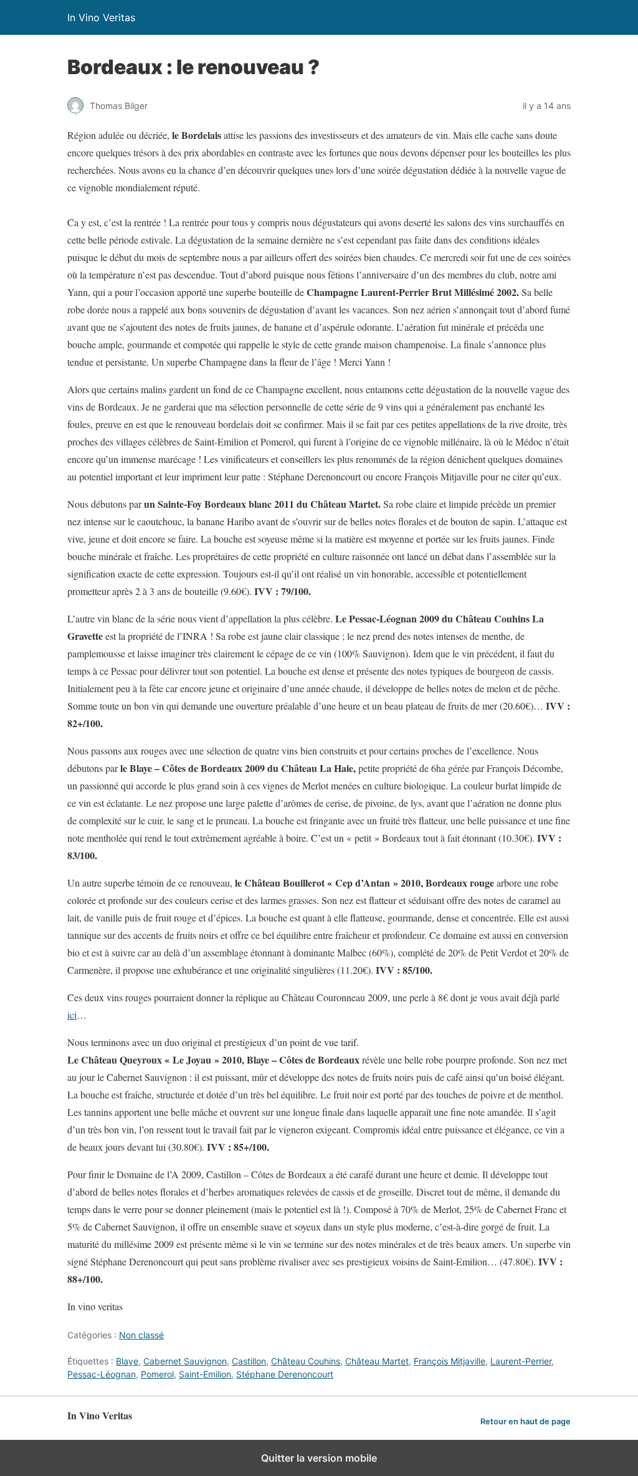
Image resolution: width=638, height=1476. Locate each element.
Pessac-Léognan (101, 1374)
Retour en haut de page (525, 1421)
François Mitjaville (449, 1361)
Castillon (249, 1361)
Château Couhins (305, 1361)
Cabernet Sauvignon (185, 1361)
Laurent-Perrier (520, 1361)
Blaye (127, 1361)
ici (72, 1014)
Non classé (141, 1335)
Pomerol (157, 1374)
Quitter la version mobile (319, 1458)
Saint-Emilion (205, 1374)
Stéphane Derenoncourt (284, 1374)
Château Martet (377, 1361)
